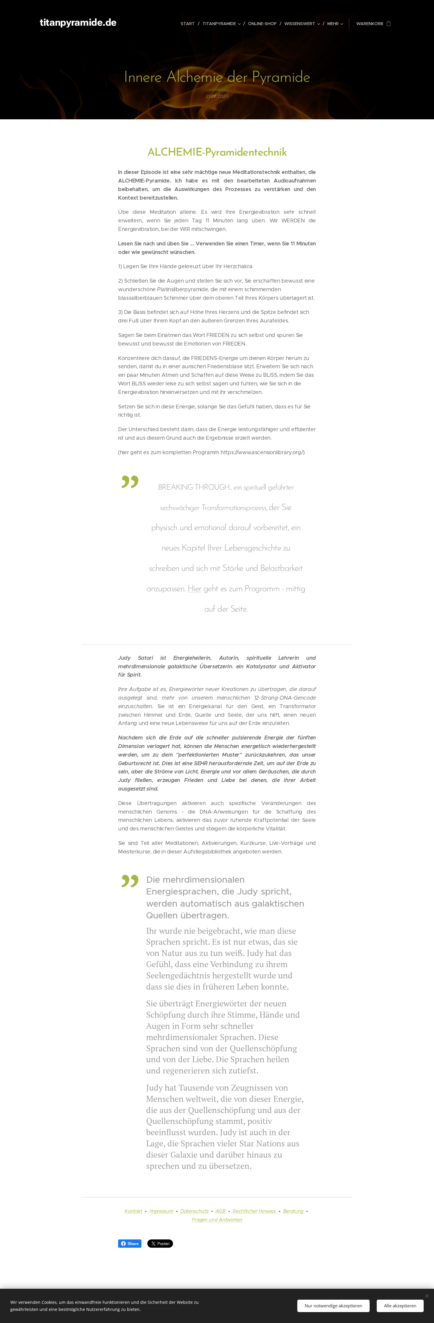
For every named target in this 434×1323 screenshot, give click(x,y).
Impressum (161, 1211)
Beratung (293, 1211)
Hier (194, 589)
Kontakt (133, 1211)
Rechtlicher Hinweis (255, 1211)
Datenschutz (194, 1211)
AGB (221, 1211)
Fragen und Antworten (217, 1220)
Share (133, 1243)
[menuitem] (189, 23)
